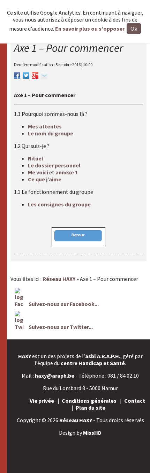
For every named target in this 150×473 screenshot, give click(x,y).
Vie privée (42, 400)
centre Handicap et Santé (93, 363)
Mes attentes (45, 126)
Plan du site (90, 407)
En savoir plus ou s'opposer (90, 28)
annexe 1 (66, 172)
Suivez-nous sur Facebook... (63, 303)
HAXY (24, 356)
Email (44, 74)
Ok (133, 28)
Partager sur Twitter (26, 74)
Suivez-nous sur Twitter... (61, 326)
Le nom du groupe (50, 133)
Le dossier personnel (54, 165)
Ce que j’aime (44, 179)
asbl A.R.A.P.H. (102, 356)
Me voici (38, 172)
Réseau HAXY (75, 420)
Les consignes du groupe (59, 204)
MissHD (92, 432)
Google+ (35, 74)
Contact (134, 400)
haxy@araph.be (54, 375)
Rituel (35, 158)
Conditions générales (89, 400)
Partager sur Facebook (17, 74)
